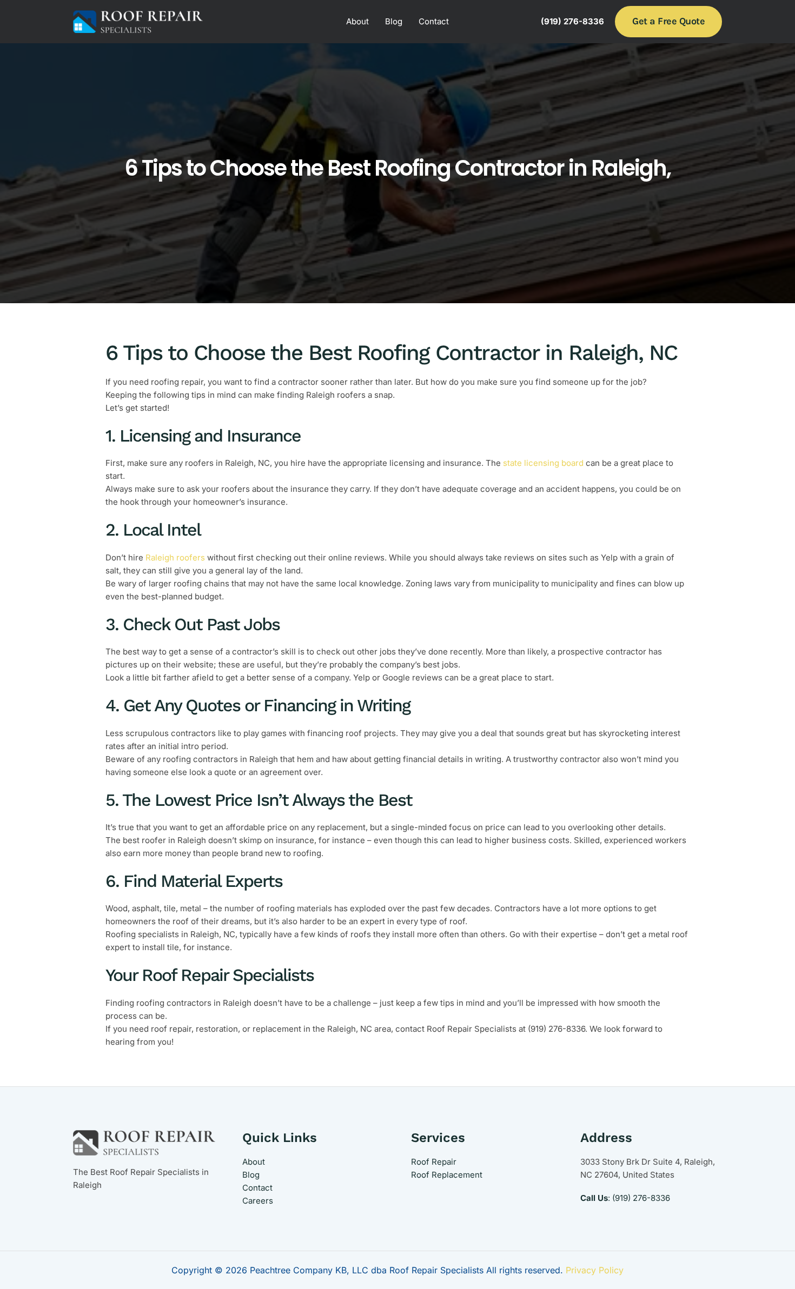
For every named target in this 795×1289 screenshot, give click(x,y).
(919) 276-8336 (641, 1198)
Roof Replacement (446, 1175)
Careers (257, 1201)
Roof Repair (433, 1162)
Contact (434, 21)
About (357, 21)
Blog (393, 21)
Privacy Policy (595, 1270)
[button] (668, 21)
